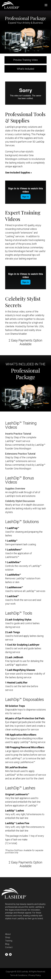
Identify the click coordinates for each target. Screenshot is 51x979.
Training (8, 940)
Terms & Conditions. (18, 975)
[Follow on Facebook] (6, 954)
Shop (7, 937)
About (8, 934)
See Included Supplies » (18, 172)
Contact (9, 947)
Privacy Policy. (35, 975)
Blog (7, 944)
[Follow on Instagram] (10, 954)
